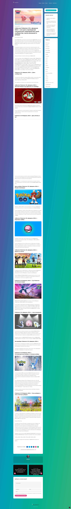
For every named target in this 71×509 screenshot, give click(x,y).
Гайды (40, 3)
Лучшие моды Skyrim (48, 73)
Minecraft (46, 44)
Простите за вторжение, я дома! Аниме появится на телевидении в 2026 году (50, 30)
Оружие (46, 78)
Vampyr (46, 54)
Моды (46, 3)
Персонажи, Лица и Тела (49, 82)
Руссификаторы (48, 84)
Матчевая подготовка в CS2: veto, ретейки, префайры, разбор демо (50, 26)
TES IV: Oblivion (47, 50)
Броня (46, 61)
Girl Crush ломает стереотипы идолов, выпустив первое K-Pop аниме (51, 34)
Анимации (47, 56)
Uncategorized (47, 52)
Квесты (46, 69)
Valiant (28, 459)
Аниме (43, 3)
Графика (46, 65)
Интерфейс (47, 67)
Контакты (55, 3)
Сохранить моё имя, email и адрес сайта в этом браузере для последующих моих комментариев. (28, 493)
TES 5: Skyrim (47, 46)
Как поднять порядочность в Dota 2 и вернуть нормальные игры (51, 22)
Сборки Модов (47, 86)
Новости (50, 3)
